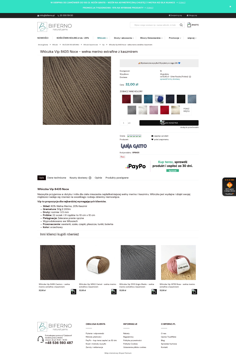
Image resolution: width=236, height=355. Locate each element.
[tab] (41, 177)
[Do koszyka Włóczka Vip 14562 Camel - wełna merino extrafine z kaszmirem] (114, 291)
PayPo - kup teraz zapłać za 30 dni (101, 340)
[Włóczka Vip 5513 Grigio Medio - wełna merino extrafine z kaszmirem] (137, 99)
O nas (163, 333)
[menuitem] (44, 37)
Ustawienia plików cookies (134, 347)
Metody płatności (93, 337)
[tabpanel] (118, 208)
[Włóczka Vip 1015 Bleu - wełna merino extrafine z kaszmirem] (170, 99)
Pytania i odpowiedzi (95, 333)
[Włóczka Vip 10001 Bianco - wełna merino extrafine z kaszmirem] (142, 110)
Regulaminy (128, 337)
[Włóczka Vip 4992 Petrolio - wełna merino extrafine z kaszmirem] (148, 99)
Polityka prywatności (132, 340)
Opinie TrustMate (168, 337)
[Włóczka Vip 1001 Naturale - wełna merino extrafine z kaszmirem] (175, 110)
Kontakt (164, 347)
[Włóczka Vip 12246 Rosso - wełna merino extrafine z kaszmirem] (164, 110)
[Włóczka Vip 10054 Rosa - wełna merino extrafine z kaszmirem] (153, 110)
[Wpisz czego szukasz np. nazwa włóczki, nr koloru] (181, 25)
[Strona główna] (54, 27)
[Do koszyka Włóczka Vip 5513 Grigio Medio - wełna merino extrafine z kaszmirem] (154, 291)
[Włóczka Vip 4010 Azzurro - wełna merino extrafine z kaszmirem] (192, 99)
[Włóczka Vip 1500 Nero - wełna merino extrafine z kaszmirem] (181, 99)
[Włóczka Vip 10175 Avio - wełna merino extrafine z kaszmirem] (159, 99)
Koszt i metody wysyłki (96, 344)
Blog (163, 340)
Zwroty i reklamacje (94, 347)
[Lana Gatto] (134, 146)
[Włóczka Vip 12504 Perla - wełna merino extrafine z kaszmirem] (132, 110)
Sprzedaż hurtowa (169, 344)
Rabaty (126, 333)
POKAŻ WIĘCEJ (186, 110)
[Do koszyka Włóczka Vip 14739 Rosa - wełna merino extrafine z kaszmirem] (194, 291)
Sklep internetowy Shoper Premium (118, 353)
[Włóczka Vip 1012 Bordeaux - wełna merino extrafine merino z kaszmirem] (126, 99)
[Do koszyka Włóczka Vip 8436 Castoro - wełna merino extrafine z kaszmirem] (73, 291)
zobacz (182, 3)
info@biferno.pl (47, 15)
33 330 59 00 (66, 15)
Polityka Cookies (130, 344)
